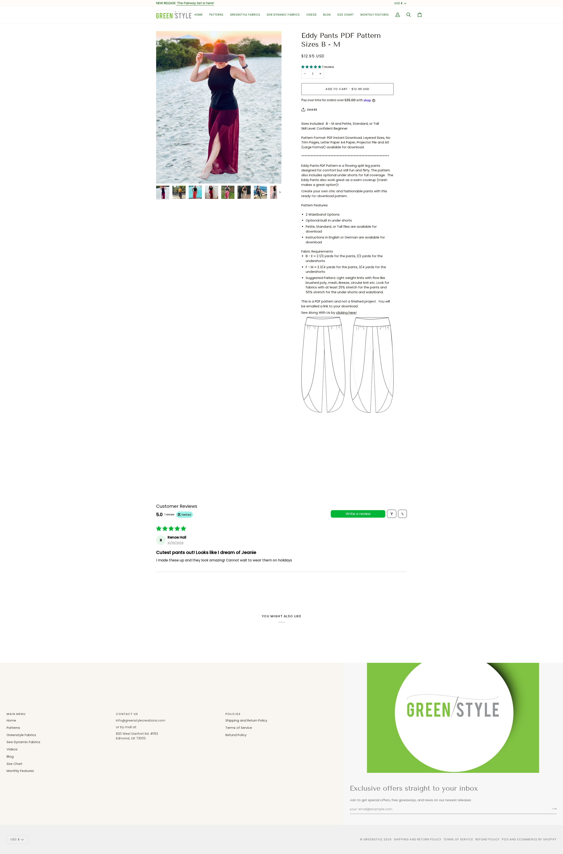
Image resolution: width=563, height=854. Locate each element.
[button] (216, 15)
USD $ (398, 3)
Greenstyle (373, 839)
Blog (10, 756)
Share (312, 110)
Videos (12, 749)
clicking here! (346, 312)
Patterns (13, 728)
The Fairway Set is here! (195, 3)
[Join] (552, 808)
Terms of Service (238, 728)
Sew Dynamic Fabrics (23, 742)
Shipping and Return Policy (246, 720)
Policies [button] (232, 714)
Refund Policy (236, 735)
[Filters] (391, 514)
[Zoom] (219, 107)
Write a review (358, 513)
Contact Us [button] (127, 714)
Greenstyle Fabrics (21, 735)
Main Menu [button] (16, 714)
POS (505, 839)
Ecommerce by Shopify (536, 839)
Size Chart (14, 764)
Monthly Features (20, 771)
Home (11, 720)
